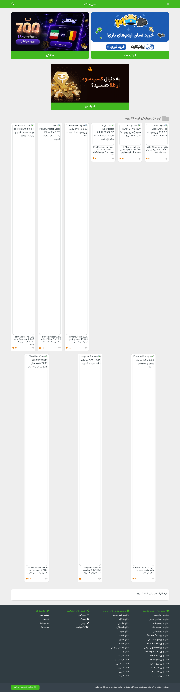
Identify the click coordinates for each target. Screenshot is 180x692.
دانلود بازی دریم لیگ (160, 627)
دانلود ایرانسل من (122, 659)
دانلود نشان (124, 639)
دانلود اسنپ (124, 635)
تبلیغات (46, 619)
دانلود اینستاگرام (122, 627)
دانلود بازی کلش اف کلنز (159, 667)
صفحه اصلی (44, 615)
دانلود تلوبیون (123, 667)
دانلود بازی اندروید (161, 615)
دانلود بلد (125, 651)
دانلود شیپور (124, 671)
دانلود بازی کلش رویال (160, 671)
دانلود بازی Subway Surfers (157, 651)
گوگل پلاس (81, 627)
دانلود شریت (124, 655)
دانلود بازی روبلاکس (161, 631)
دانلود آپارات (124, 676)
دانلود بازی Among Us (159, 659)
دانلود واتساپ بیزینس (120, 647)
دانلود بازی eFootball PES (158, 643)
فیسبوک (83, 619)
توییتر (84, 623)
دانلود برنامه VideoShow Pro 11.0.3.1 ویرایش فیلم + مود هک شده (157, 150)
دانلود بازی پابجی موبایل (159, 619)
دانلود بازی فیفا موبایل (160, 676)
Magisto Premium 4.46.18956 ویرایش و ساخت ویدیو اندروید (92, 570)
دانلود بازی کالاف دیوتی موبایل (156, 647)
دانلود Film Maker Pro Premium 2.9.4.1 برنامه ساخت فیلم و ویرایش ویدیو (24, 340)
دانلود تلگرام (124, 619)
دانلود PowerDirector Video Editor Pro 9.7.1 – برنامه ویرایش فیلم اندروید (50, 339)
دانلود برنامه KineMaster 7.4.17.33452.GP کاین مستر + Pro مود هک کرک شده (103, 151)
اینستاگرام (82, 615)
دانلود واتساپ (123, 623)
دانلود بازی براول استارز (159, 663)
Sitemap (45, 627)
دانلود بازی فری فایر (161, 623)
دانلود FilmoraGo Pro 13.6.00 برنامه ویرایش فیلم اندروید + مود (78, 339)
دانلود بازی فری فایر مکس (158, 639)
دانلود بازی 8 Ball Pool (159, 655)
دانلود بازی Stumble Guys (158, 635)
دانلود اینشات (123, 643)
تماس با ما (44, 623)
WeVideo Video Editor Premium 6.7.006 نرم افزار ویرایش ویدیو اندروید (37, 570)
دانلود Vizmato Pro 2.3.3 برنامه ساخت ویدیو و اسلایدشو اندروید (143, 570)
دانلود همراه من (122, 663)
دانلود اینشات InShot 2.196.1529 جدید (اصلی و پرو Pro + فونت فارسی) (130, 150)
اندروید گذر (90, 4)
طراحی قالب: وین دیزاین (23, 687)
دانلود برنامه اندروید (121, 615)
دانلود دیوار (124, 631)
